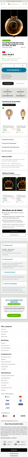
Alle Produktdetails (8, 83)
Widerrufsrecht (4, 380)
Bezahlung (3, 343)
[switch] (4, 442)
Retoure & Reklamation (6, 347)
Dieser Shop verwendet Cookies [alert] (14, 424)
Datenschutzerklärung (6, 437)
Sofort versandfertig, (12, 58)
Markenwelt (3, 334)
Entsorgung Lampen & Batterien (7, 375)
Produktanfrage (17, 163)
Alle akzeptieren (14, 450)
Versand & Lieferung (5, 345)
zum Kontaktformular (14, 235)
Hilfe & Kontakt (4, 336)
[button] (9, 114)
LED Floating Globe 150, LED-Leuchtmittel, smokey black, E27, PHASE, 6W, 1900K (9, 196)
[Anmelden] (24, 4)
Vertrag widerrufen (5, 382)
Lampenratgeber (4, 366)
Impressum (3, 390)
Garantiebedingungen (5, 378)
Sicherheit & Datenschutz (6, 387)
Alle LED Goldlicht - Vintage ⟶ (9, 104)
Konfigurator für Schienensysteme (8, 364)
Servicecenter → (5, 254)
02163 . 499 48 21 (8, 250)
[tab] (13, 36)
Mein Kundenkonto (5, 350)
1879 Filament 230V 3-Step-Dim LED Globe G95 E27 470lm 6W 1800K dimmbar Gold (8, 127)
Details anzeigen (14, 455)
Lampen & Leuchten (4, 7)
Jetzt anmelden (14, 315)
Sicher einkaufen (4, 331)
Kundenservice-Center (5, 357)
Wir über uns (3, 329)
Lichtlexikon (3, 369)
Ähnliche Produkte (20, 83)
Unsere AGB (3, 385)
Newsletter (3, 359)
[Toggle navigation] (2, 4)
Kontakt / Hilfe (6, 163)
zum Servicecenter (14, 231)
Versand (10, 56)
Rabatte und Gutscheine (6, 361)
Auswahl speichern (14, 453)
